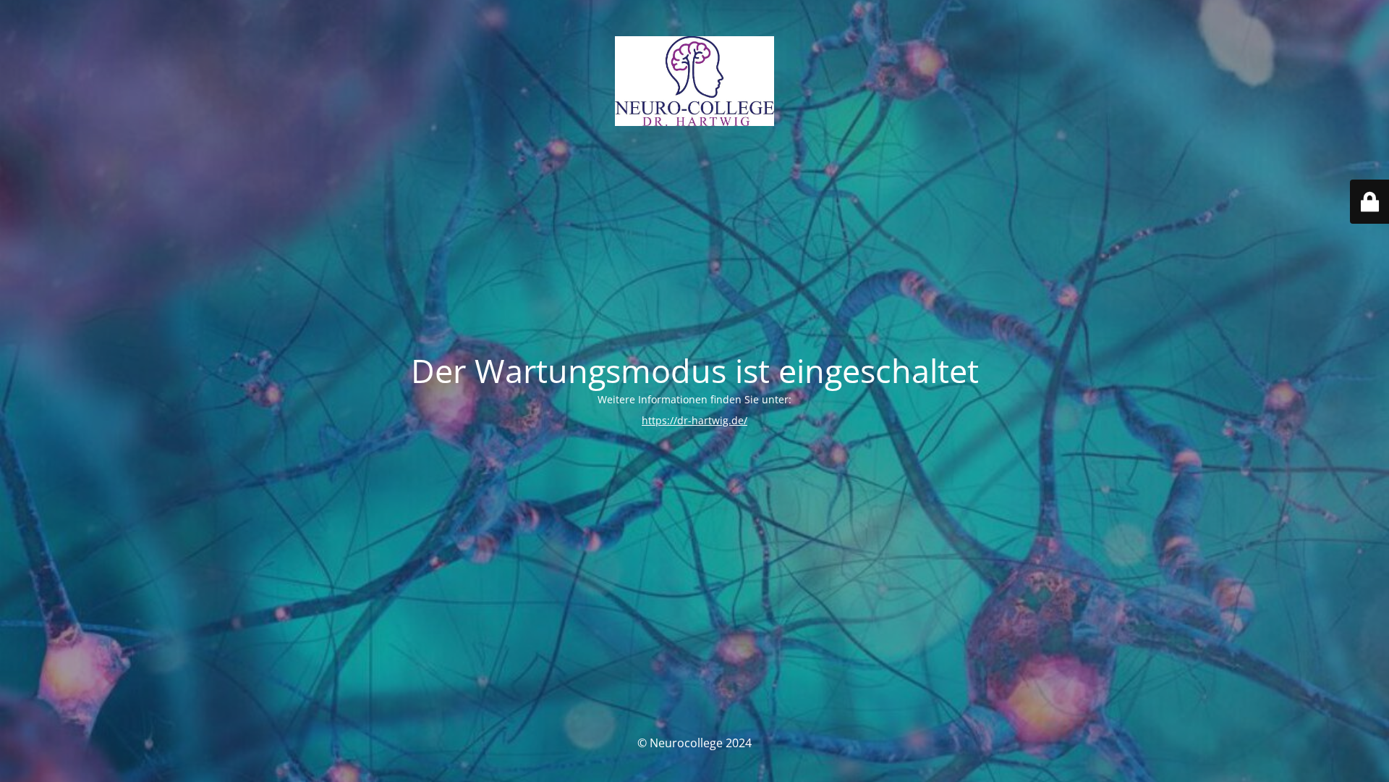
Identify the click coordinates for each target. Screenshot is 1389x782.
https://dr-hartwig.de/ (694, 420)
